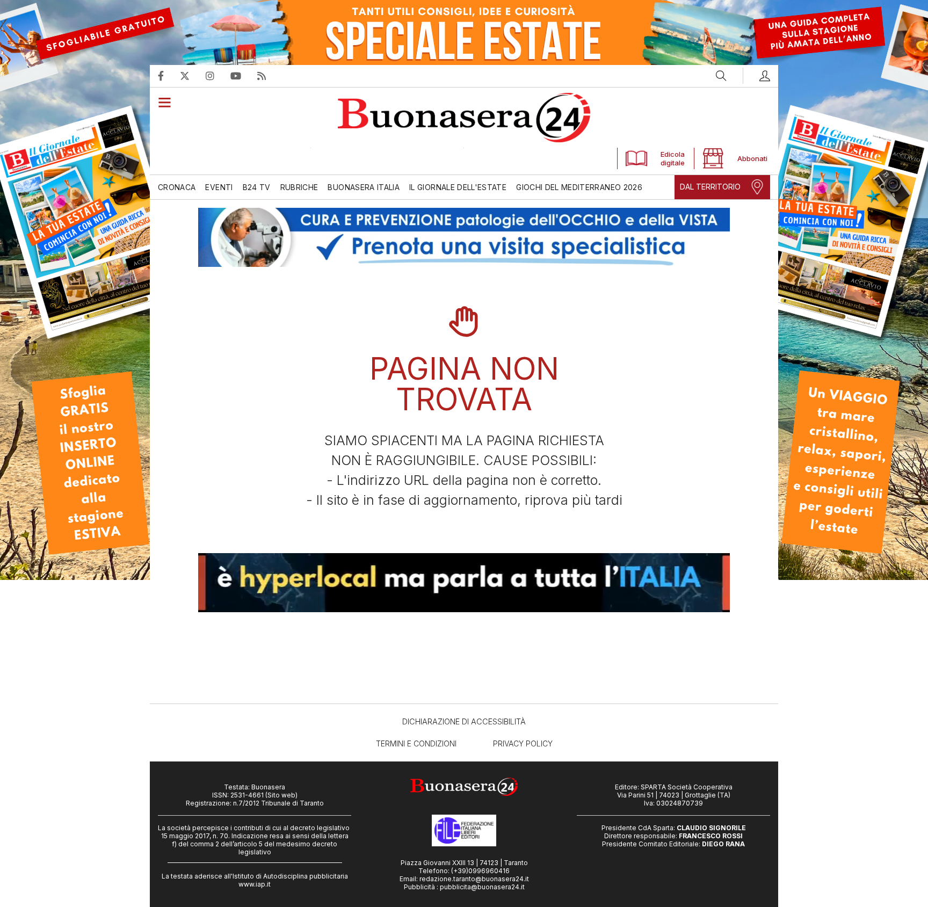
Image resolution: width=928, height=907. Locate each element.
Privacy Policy (523, 743)
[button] (756, 76)
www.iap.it (254, 884)
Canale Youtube (243, 76)
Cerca (721, 76)
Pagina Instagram (218, 76)
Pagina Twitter (193, 76)
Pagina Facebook (169, 76)
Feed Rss (269, 76)
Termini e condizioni (416, 743)
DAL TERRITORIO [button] (710, 186)
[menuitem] (179, 187)
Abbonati (750, 158)
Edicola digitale (673, 158)
